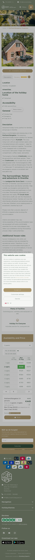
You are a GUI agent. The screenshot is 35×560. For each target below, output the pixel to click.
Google (26, 277)
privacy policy (20, 277)
